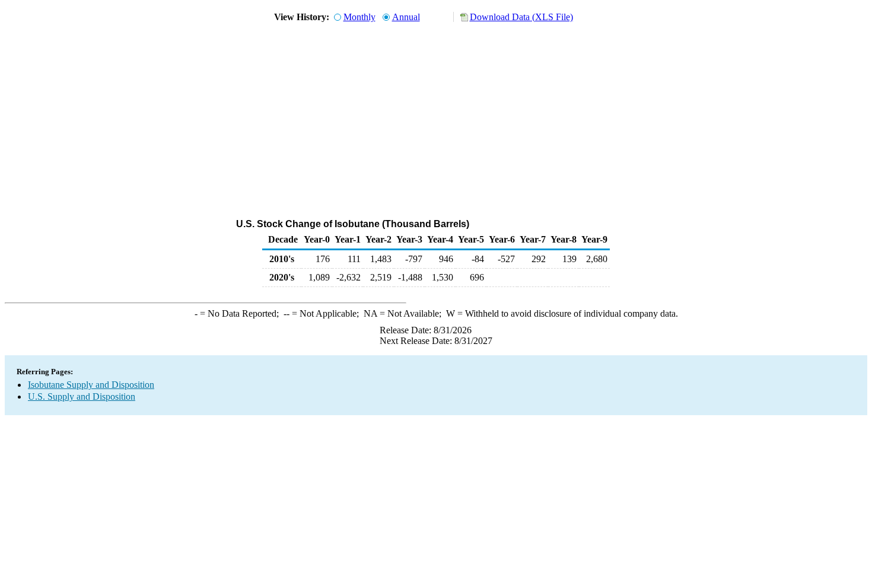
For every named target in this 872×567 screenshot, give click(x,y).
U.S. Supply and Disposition (81, 396)
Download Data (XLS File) (521, 17)
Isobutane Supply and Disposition (91, 385)
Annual (406, 17)
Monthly (359, 17)
